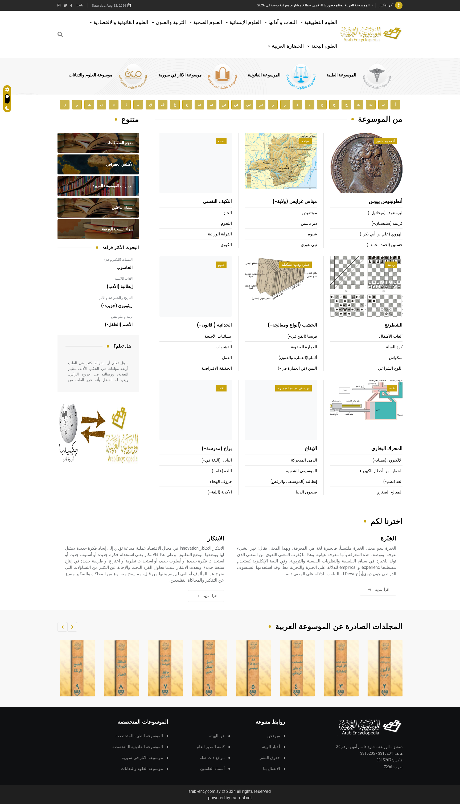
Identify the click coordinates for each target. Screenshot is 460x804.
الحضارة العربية (288, 46)
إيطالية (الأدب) (120, 286)
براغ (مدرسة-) (217, 448)
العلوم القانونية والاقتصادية (120, 22)
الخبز (227, 213)
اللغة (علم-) (222, 471)
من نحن (273, 736)
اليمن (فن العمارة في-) (297, 368)
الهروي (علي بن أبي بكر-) (381, 234)
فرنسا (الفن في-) (302, 336)
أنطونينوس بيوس (385, 201)
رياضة (391, 265)
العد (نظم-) (392, 481)
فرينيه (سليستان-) (387, 223)
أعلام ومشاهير (385, 141)
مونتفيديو (309, 213)
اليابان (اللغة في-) (217, 460)
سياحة (305, 141)
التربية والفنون (171, 22)
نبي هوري (309, 245)
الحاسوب (125, 267)
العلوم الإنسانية (245, 22)
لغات (221, 388)
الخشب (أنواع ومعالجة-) (292, 325)
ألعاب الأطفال (390, 336)
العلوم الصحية (207, 22)
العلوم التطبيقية (320, 22)
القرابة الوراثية (220, 234)
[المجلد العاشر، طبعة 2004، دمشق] (77, 668)
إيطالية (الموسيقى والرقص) (293, 481)
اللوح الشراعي (390, 368)
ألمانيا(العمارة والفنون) (298, 358)
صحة (221, 141)
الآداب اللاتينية (124, 278)
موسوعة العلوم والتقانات (90, 75)
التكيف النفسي (217, 201)
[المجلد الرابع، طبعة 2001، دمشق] (341, 668)
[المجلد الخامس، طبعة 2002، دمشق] (297, 668)
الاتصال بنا (271, 769)
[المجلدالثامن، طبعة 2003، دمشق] (165, 668)
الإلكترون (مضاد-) (387, 460)
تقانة (392, 388)
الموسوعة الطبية (341, 75)
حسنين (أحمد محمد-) (384, 245)
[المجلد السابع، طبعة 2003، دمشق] (209, 668)
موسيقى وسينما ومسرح (293, 388)
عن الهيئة (217, 736)
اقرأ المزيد (382, 589)
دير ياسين (309, 223)
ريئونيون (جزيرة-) (117, 305)
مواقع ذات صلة (212, 758)
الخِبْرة (388, 538)
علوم (221, 265)
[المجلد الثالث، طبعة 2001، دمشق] (385, 668)
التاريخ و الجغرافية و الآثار (116, 298)
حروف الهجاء (221, 481)
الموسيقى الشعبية (301, 471)
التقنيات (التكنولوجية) (118, 260)
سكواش (395, 358)
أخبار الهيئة (271, 747)
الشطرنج (393, 325)
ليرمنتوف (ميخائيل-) (385, 213)
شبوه (312, 234)
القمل (227, 358)
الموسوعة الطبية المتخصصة (139, 736)
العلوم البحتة (324, 46)
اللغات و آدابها (282, 22)
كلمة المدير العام (211, 747)
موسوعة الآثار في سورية (180, 75)
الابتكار (216, 538)
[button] (72, 627)
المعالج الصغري (389, 492)
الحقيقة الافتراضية (216, 368)
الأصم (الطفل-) (119, 324)
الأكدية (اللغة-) (220, 492)
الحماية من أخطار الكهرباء (381, 471)
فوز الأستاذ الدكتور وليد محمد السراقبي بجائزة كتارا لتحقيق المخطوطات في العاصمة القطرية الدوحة (298, 5)
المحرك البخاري (386, 448)
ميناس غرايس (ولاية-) (295, 201)
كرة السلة (394, 347)
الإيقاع (311, 448)
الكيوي (226, 245)
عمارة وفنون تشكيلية (295, 265)
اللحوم (226, 223)
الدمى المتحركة (304, 460)
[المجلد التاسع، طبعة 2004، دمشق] (121, 668)
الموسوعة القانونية (264, 75)
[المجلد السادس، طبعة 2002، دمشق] (253, 668)
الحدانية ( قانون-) (214, 325)
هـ (89, 104)
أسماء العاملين (212, 769)
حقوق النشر (270, 758)
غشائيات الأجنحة (218, 336)
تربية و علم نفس (122, 317)
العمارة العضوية (304, 347)
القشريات (224, 347)
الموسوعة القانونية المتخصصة (137, 747)
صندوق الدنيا (306, 492)
